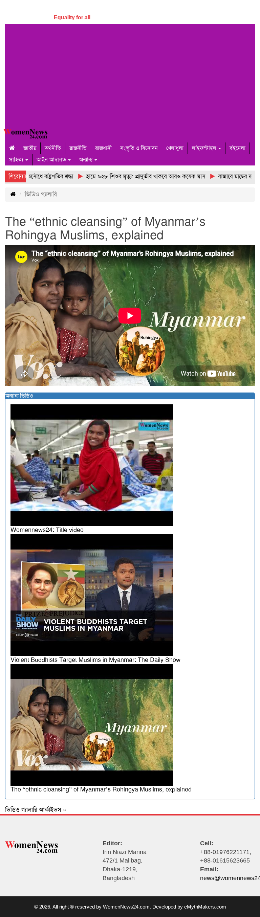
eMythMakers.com (205, 907)
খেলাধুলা (174, 148)
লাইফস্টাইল (205, 148)
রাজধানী (103, 148)
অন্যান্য (86, 159)
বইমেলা (237, 148)
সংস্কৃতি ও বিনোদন (139, 148)
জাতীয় (29, 148)
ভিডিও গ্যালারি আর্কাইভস (33, 810)
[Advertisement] (130, 74)
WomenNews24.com (126, 907)
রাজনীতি (78, 148)
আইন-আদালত (52, 159)
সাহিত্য (17, 159)
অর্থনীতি (53, 148)
